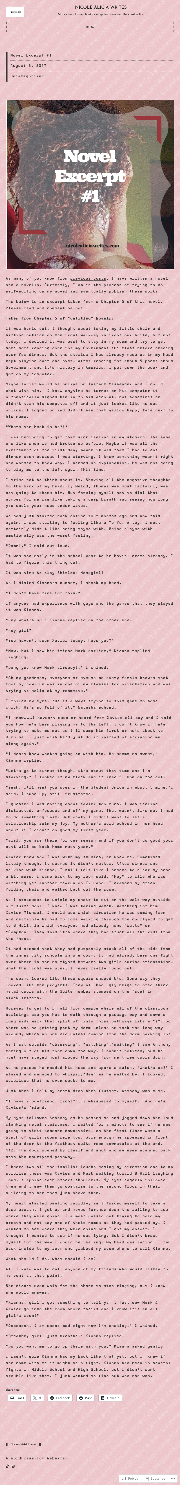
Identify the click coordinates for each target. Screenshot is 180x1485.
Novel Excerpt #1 (31, 55)
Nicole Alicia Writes (101, 7)
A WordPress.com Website (35, 1458)
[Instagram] (13, 1466)
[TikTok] (7, 1466)
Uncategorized (27, 76)
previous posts (88, 278)
